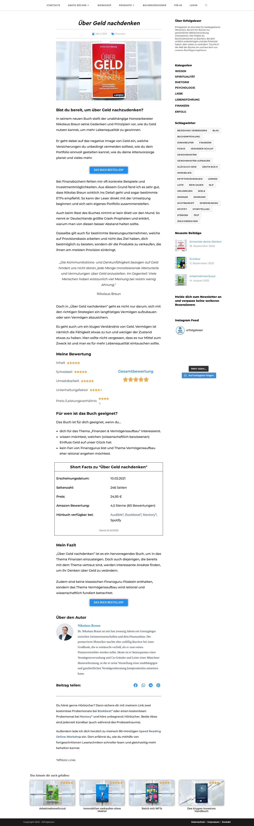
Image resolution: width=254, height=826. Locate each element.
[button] (136, 685)
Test (196, 215)
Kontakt (226, 822)
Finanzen (120, 33)
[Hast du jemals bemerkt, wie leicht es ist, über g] (187, 344)
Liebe (179, 93)
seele (201, 191)
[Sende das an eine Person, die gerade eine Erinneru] (209, 357)
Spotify (182, 209)
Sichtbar (195, 258)
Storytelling (201, 209)
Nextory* (149, 515)
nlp (211, 185)
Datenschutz (198, 822)
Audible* (117, 515)
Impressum (213, 822)
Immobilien (184, 173)
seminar (182, 197)
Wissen (180, 71)
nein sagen (196, 185)
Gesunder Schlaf (202, 148)
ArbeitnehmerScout (202, 276)
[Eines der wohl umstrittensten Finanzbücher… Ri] (187, 357)
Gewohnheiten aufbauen (193, 160)
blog (216, 130)
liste (180, 185)
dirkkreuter (185, 142)
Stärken (182, 215)
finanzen (205, 142)
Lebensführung (187, 99)
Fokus (181, 148)
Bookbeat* (133, 515)
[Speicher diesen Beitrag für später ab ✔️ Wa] (209, 344)
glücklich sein (187, 166)
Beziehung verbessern (192, 130)
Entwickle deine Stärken (206, 241)
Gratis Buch (210, 166)
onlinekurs (184, 191)
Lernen (212, 179)
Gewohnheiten (187, 154)
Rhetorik (182, 82)
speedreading (209, 203)
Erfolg (180, 111)
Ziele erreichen (187, 221)
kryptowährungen (190, 179)
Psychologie (185, 87)
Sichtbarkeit (185, 203)
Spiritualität (185, 76)
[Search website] (206, 5)
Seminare (200, 197)
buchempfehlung (188, 136)
